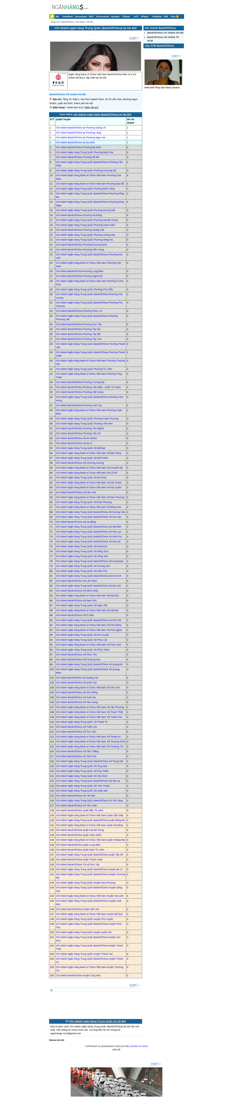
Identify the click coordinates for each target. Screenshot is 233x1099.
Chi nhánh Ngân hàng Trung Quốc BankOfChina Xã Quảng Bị (89, 664)
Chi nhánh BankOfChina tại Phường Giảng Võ (81, 127)
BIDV (91, 16)
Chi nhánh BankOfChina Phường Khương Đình (81, 244)
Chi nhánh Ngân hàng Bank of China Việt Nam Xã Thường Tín (89, 746)
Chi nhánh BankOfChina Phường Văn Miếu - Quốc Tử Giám (88, 387)
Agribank (115, 16)
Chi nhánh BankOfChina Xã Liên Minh (76, 581)
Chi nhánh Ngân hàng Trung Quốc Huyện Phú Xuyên (84, 919)
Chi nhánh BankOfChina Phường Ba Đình (78, 147)
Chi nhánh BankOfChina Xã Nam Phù (76, 600)
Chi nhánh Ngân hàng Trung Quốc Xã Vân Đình (81, 776)
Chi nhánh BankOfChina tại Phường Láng (78, 132)
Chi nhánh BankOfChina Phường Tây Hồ (78, 329)
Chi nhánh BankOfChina (160, 28)
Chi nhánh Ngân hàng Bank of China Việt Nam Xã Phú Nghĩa (89, 630)
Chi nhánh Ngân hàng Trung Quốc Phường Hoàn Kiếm (85, 225)
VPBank (144, 16)
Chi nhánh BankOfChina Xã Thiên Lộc (76, 727)
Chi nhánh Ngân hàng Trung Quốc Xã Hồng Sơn (82, 551)
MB (57, 16)
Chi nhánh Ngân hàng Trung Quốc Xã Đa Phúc (81, 477)
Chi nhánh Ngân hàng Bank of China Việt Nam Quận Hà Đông (89, 825)
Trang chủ (54, 22)
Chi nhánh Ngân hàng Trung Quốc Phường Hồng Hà (84, 239)
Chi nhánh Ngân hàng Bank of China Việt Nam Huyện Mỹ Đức (89, 914)
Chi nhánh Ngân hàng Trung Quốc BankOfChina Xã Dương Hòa (90, 512)
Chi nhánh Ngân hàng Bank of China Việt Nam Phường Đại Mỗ (90, 183)
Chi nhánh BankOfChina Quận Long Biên (78, 845)
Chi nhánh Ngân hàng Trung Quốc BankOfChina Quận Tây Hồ (89, 854)
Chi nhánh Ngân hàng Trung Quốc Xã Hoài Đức (81, 546)
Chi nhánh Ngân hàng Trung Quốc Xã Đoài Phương (84, 502)
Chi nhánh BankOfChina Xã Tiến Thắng (77, 751)
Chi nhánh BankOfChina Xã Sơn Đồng (76, 692)
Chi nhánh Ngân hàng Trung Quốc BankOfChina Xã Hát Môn (88, 526)
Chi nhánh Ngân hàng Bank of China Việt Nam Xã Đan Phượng (90, 497)
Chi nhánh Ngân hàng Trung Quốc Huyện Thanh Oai (84, 954)
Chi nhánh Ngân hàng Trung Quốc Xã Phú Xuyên (82, 635)
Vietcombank (81, 16)
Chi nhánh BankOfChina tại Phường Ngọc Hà (80, 137)
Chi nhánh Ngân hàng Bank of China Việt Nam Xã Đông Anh (88, 507)
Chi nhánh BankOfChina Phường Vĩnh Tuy (79, 405)
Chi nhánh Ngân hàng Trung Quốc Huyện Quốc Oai (84, 932)
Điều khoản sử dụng (136, 1046)
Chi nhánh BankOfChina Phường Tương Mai (80, 382)
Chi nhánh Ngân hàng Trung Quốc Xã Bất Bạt (80, 448)
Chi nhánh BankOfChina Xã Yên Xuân (76, 805)
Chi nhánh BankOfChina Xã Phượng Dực (78, 659)
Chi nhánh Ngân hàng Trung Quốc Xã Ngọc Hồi (81, 605)
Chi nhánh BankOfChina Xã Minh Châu (77, 590)
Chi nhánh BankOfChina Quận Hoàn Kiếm (78, 835)
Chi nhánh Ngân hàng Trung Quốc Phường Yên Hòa (84, 423)
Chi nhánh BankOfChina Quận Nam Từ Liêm (80, 849)
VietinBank (68, 16)
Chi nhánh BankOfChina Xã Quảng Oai (77, 677)
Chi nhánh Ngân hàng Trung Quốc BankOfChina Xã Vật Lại (88, 781)
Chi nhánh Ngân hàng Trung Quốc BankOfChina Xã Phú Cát (88, 620)
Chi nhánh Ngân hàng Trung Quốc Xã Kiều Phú (81, 571)
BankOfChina (67, 22)
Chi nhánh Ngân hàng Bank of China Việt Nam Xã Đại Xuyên (89, 487)
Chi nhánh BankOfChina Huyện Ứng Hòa (78, 975)
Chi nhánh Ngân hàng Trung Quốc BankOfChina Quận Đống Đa (90, 820)
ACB (136, 16)
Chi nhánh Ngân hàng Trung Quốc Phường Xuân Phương (87, 418)
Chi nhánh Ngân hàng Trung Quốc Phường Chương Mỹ (86, 170)
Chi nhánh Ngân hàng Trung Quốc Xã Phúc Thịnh (82, 649)
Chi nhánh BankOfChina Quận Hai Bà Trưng (80, 830)
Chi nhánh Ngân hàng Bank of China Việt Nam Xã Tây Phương (90, 707)
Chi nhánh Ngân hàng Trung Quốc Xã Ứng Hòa (81, 766)
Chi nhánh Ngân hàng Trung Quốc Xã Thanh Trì (82, 722)
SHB (166, 16)
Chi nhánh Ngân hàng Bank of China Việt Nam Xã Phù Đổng (88, 625)
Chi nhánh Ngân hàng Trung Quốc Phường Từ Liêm (84, 369)
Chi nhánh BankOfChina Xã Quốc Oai (76, 682)
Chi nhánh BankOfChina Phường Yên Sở (78, 433)
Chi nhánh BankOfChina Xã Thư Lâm (76, 731)
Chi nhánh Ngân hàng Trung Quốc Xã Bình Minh (82, 458)
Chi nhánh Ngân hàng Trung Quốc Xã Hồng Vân (82, 556)
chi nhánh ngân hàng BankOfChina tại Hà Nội (102, 114)
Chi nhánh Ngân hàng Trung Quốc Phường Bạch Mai (84, 152)
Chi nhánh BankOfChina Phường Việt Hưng (79, 392)
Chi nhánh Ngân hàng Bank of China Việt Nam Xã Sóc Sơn (88, 687)
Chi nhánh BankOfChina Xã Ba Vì (74, 443)
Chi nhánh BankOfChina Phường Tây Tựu (79, 339)
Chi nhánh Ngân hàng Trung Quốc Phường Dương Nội (85, 210)
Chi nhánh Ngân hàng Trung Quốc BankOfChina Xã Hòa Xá (88, 541)
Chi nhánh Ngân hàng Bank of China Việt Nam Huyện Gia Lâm (90, 896)
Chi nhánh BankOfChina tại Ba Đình (75, 142)
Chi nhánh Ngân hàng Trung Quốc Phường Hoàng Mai (85, 235)
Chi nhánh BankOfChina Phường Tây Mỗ (78, 334)
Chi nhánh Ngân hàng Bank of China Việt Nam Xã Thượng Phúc (90, 741)
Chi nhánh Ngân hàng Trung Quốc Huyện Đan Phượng (85, 882)
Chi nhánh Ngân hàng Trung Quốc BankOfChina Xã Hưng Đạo (90, 561)
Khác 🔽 (175, 16)
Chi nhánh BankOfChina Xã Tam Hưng (77, 702)
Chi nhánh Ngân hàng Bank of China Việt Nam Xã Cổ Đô (86, 472)
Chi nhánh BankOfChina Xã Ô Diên (75, 615)
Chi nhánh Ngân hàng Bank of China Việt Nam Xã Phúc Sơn (88, 644)
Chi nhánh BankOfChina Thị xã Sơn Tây (77, 864)
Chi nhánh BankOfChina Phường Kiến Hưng (80, 249)
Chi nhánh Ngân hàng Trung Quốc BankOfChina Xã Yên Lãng (89, 800)
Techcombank (102, 16)
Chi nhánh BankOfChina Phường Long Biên (79, 271)
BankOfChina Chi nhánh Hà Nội (67, 94)
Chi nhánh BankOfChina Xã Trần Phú (76, 756)
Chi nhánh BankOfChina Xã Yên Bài (75, 795)
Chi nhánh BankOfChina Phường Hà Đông (79, 215)
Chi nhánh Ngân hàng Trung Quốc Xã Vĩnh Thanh (83, 786)
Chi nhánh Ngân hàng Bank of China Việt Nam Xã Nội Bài (87, 610)
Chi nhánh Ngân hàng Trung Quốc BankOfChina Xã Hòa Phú (89, 536)
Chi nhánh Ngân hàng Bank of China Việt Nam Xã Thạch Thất (89, 712)
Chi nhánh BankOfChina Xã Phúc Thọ (76, 654)
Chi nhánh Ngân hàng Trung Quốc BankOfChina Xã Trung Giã (89, 761)
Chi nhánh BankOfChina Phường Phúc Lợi (79, 311)
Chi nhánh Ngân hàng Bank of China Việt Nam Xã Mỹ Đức (87, 595)
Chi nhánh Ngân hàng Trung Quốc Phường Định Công (85, 188)
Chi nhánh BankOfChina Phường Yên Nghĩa (80, 428)
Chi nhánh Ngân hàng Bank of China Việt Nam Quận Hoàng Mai (90, 840)
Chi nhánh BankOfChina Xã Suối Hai (76, 697)
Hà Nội (90, 22)
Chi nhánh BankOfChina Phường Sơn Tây (79, 324)
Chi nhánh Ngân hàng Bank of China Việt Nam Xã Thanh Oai (89, 717)
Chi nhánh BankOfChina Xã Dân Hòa (76, 492)
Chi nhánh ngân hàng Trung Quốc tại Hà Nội (97, 1021)
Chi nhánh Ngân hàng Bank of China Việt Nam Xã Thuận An (88, 736)
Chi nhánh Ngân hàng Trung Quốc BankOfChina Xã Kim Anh (88, 576)
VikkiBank (157, 16)
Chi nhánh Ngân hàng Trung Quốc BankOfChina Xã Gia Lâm (88, 517)
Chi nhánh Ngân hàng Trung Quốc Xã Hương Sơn (83, 566)
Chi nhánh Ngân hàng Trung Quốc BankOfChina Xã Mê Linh (88, 585)
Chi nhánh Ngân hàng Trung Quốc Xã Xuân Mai (81, 790)
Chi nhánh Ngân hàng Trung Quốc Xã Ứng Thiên (82, 771)
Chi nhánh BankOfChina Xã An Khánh (76, 438)
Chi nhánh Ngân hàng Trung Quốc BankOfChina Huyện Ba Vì (89, 869)
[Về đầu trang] (230, 1096)
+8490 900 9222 (75, 107)
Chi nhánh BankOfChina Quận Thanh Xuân (79, 859)
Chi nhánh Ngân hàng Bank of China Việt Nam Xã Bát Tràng (88, 453)
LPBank (126, 16)
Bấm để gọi (91, 107)
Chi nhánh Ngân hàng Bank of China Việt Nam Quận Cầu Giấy (90, 815)
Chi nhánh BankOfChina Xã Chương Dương (80, 463)
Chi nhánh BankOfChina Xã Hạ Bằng (76, 522)
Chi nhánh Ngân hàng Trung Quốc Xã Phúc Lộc (81, 640)
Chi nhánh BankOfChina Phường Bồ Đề (77, 157)
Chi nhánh (80, 22)
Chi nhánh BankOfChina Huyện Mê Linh (77, 909)
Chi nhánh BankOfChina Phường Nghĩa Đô (79, 276)
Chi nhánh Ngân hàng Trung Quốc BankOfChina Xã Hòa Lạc (88, 531)
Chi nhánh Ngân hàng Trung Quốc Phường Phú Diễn (84, 289)
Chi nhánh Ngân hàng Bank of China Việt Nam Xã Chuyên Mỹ (89, 467)
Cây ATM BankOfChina (159, 45)
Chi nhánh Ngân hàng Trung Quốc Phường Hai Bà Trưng (87, 220)
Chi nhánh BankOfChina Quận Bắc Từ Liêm (79, 810)
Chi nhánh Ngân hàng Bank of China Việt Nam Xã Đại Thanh (89, 482)
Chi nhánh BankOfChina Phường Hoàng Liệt (80, 230)
